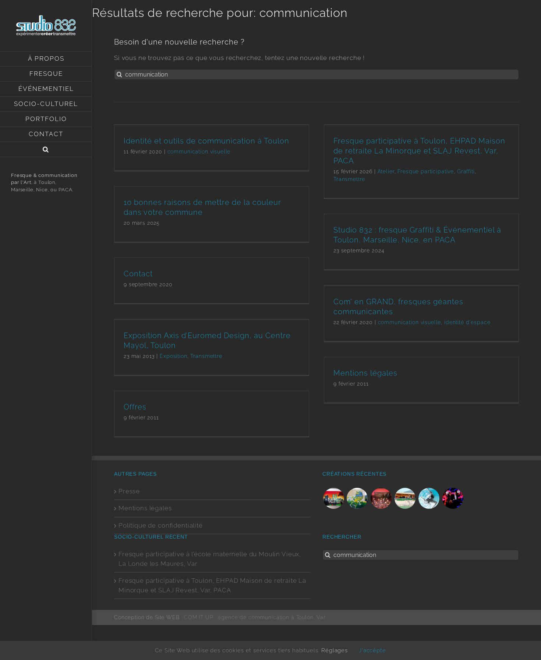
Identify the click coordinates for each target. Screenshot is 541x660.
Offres (135, 406)
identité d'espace (467, 322)
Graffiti (466, 171)
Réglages (334, 650)
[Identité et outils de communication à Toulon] (429, 498)
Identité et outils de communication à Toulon (206, 140)
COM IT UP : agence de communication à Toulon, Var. (255, 617)
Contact (138, 273)
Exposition (173, 356)
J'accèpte (372, 650)
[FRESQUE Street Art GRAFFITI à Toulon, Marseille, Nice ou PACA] (333, 498)
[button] (46, 149)
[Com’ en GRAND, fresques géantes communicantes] (405, 498)
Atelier (386, 171)
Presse (129, 491)
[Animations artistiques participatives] (453, 498)
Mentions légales (365, 373)
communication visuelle (199, 152)
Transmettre (349, 179)
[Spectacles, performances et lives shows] (381, 498)
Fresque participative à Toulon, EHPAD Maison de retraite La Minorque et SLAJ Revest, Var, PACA (419, 150)
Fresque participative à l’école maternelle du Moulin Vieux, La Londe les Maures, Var (210, 558)
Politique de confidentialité (161, 525)
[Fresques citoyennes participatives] (357, 498)
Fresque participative (425, 171)
